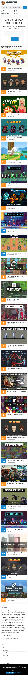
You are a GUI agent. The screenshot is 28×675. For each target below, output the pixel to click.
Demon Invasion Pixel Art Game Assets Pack (16, 322)
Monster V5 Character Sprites (14, 68)
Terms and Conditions (7, 647)
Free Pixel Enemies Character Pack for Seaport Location (16, 230)
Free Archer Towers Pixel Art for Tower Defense (16, 253)
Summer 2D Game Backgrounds (14, 162)
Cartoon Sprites (11, 70)
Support (18, 10)
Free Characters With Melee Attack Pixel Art (16, 529)
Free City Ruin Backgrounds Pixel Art (16, 552)
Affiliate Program (6, 663)
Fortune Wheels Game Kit (13, 114)
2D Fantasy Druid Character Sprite (15, 483)
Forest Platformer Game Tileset (15, 276)
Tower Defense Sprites (12, 254)
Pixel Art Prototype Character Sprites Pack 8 (16, 345)
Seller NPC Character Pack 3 (14, 91)
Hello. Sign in (6, 13)
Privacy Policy (6, 655)
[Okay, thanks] (26, 669)
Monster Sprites (11, 139)
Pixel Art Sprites (11, 231)
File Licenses (5, 650)
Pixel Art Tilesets (11, 462)
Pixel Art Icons (11, 508)
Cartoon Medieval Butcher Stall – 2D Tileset (16, 599)
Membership (6, 10)
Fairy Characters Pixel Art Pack (14, 368)
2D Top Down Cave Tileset (13, 299)
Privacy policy (18, 672)
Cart (17, 13)
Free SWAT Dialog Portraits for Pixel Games (16, 506)
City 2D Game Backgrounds (14, 554)
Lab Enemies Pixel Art (12, 184)
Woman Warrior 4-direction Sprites (16, 437)
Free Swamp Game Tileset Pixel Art (15, 460)
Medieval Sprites (11, 439)
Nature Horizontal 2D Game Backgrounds (16, 160)
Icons (9, 392)
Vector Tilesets (11, 277)
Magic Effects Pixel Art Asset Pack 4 (16, 414)
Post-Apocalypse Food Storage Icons (16, 391)
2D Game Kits (11, 116)
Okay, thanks (10, 672)
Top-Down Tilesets (12, 300)
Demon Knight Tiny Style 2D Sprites (16, 137)
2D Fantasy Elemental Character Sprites (16, 207)
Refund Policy (6, 652)
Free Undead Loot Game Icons (14, 576)
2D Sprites (10, 93)
